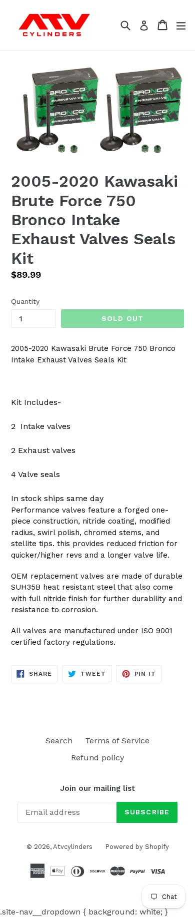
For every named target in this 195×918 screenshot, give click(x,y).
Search (59, 740)
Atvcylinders (72, 846)
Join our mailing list (97, 788)
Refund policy (97, 757)
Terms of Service (117, 740)
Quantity (25, 301)
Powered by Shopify (137, 846)
